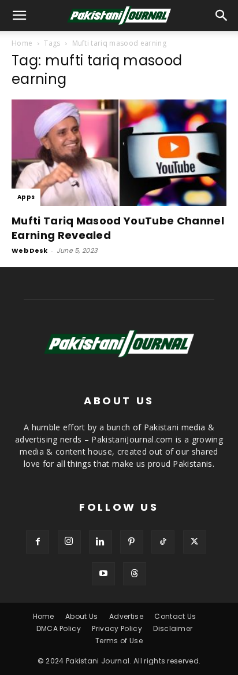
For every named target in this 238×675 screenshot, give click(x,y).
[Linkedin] (100, 542)
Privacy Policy (117, 628)
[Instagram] (69, 542)
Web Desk (30, 250)
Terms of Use (119, 641)
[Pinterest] (131, 542)
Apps (26, 197)
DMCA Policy (58, 628)
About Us (81, 616)
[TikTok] (162, 542)
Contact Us (175, 616)
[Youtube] (103, 573)
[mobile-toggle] (19, 15)
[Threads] (134, 573)
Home (22, 43)
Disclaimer (172, 628)
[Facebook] (37, 542)
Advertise (126, 616)
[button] (222, 15)
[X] (194, 542)
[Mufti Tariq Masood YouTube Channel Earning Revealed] (119, 152)
